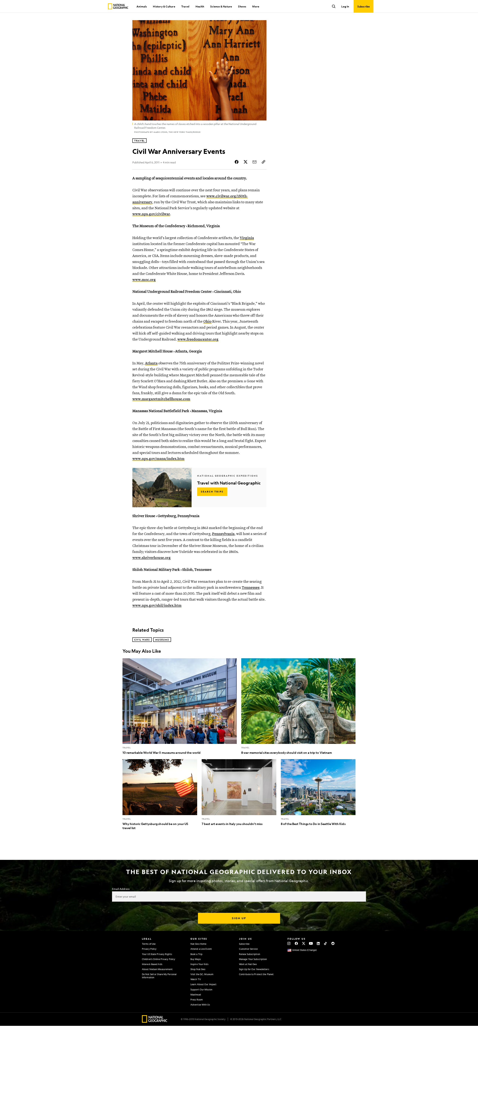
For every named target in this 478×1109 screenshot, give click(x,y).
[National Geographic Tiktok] (325, 943)
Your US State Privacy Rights (157, 954)
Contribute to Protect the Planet (256, 974)
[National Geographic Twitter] (303, 943)
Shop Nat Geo (197, 969)
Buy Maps (195, 959)
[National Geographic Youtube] (311, 943)
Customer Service (248, 948)
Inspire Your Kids (199, 964)
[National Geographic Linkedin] (318, 943)
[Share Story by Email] (254, 162)
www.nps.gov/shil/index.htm (156, 605)
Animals (141, 6)
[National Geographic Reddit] (332, 943)
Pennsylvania (223, 534)
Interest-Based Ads (152, 964)
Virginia (247, 238)
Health (199, 6)
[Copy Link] (263, 162)
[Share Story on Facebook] (237, 162)
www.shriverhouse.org (151, 558)
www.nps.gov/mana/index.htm (158, 459)
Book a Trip (196, 954)
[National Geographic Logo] (154, 1021)
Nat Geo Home (198, 943)
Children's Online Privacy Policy (158, 959)
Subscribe (244, 943)
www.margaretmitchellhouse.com (161, 399)
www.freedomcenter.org (197, 339)
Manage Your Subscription (253, 959)
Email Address (121, 888)
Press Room (196, 999)
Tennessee (251, 587)
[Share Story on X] (246, 162)
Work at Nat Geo (248, 964)
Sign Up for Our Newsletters (254, 969)
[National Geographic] (118, 6)
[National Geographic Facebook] (296, 943)
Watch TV (195, 979)
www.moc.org (144, 280)
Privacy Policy (149, 948)
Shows (242, 6)
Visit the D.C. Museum (201, 974)
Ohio (207, 321)
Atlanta (151, 363)
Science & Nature (221, 6)
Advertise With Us (200, 1004)
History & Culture (164, 6)
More (255, 6)
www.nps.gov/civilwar (151, 214)
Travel (185, 6)
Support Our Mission (201, 989)
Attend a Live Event (201, 948)
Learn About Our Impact (203, 984)
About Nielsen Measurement (157, 969)
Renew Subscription (249, 954)
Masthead (195, 994)
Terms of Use (149, 943)
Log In (345, 6)
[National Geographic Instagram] (289, 943)
